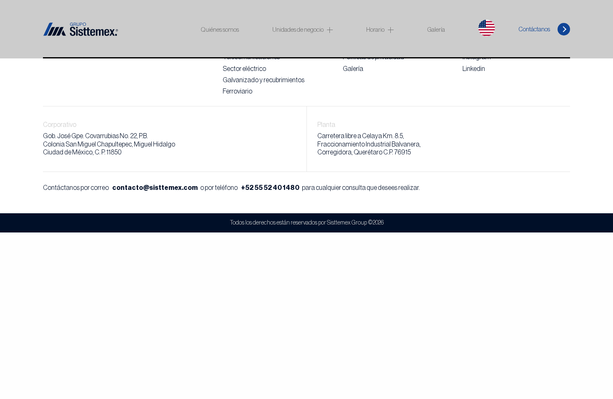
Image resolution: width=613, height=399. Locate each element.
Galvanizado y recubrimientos (263, 80)
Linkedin (473, 69)
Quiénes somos (220, 30)
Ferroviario (237, 91)
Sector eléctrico (244, 69)
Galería (436, 30)
